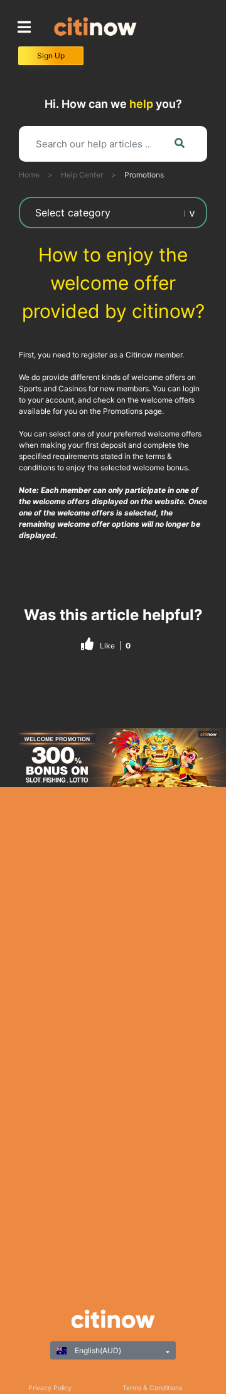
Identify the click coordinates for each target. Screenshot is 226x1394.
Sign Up (51, 55)
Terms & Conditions (152, 1388)
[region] (113, 757)
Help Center (82, 174)
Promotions (144, 174)
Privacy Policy (50, 1388)
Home (29, 174)
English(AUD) (97, 1350)
